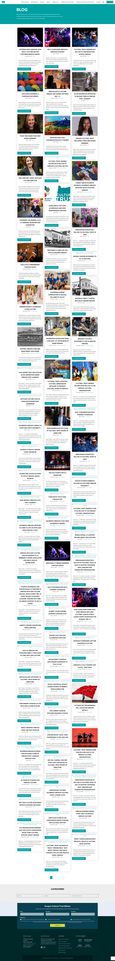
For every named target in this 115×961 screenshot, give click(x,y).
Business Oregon (62, 952)
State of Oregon (61, 950)
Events (60, 98)
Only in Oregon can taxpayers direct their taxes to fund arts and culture (30, 653)
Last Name (73, 911)
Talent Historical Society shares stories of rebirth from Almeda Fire (57, 686)
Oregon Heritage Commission (64, 943)
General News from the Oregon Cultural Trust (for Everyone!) (33, 919)
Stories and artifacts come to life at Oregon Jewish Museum (30, 476)
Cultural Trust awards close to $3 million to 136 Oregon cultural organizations (84, 511)
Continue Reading (24, 69)
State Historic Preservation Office (65, 948)
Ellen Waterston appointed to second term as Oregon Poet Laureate (85, 96)
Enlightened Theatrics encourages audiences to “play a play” (57, 662)
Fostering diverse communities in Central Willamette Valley (57, 295)
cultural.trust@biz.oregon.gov (29, 943)
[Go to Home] (3, 2)
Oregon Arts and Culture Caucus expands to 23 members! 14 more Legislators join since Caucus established (30, 558)
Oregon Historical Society (63, 945)
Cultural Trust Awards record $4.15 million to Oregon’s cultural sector (57, 163)
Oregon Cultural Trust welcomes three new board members (85, 141)
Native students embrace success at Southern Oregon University (84, 483)
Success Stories (63, 168)
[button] (25, 2)
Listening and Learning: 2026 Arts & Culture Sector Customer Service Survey (30, 52)
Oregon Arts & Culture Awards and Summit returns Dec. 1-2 (57, 94)
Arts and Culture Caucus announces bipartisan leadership (30, 401)
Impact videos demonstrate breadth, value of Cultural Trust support (85, 841)
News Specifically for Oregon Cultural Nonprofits (81, 919)
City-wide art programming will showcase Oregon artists (84, 708)
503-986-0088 (30, 945)
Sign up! (57, 925)
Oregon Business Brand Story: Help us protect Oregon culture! (85, 813)
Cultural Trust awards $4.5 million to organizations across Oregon (85, 52)
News (34, 56)
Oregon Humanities (62, 941)
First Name (48, 911)
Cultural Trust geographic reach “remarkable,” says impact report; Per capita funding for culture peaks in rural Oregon (57, 850)
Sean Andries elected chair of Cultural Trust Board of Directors (57, 430)
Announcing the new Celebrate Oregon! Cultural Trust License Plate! (57, 792)
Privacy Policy (64, 958)
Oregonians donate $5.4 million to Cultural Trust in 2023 (85, 457)
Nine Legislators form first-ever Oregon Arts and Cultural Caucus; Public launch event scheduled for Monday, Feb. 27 (84, 614)
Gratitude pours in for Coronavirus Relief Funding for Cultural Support (57, 820)
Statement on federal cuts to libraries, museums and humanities (30, 222)
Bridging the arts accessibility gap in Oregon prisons (85, 341)
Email (21, 911)
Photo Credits (70, 958)
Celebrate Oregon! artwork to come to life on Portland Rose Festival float (30, 528)
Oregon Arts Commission (63, 939)
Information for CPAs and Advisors (53, 919)
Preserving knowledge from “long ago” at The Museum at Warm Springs (57, 341)
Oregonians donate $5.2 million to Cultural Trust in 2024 (85, 232)
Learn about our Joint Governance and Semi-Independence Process (57, 208)
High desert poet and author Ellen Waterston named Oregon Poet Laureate (30, 375)
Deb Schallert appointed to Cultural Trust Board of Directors (30, 679)
